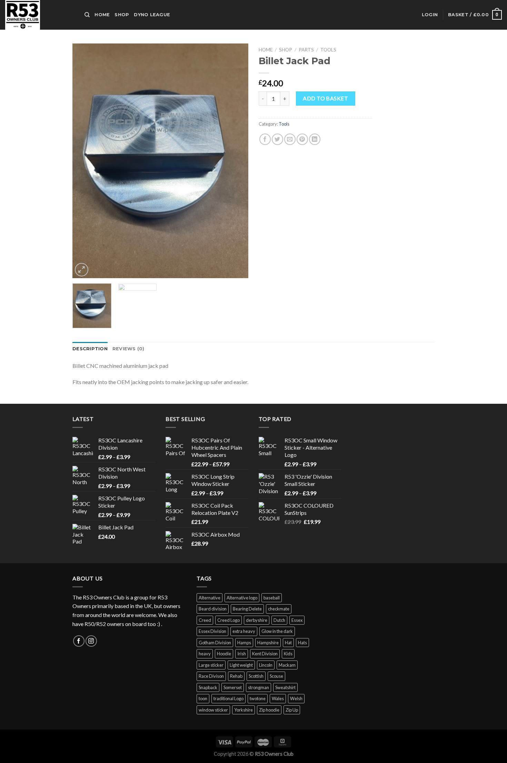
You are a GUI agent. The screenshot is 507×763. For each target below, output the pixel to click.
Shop (122, 14)
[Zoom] (81, 269)
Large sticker (211, 665)
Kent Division (265, 653)
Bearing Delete (247, 609)
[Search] (87, 14)
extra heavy (243, 631)
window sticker (213, 710)
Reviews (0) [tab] (128, 348)
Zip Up (292, 710)
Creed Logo (228, 620)
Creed (205, 620)
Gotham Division (215, 642)
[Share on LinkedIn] (314, 139)
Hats (302, 642)
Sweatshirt (285, 687)
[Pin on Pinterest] (302, 139)
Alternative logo (242, 597)
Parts (306, 49)
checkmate (278, 609)
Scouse (276, 676)
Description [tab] (90, 348)
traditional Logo (228, 698)
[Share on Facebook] (265, 139)
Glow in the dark (277, 631)
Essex (296, 620)
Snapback (208, 687)
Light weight (241, 665)
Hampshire (268, 642)
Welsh (296, 698)
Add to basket (325, 98)
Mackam (287, 665)
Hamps (244, 642)
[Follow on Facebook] (78, 641)
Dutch (279, 620)
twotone (258, 698)
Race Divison (211, 676)
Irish (241, 653)
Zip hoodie (269, 710)
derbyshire (256, 620)
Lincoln (265, 665)
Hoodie (224, 653)
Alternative (209, 597)
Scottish (256, 676)
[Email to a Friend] (290, 139)
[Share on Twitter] (277, 139)
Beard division (213, 609)
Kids (288, 653)
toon (203, 698)
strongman (258, 687)
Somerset (232, 687)
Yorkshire (243, 710)
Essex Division (212, 631)
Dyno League (152, 14)
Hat (288, 642)
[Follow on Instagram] (91, 641)
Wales (278, 698)
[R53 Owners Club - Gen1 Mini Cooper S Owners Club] (39, 15)
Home (102, 14)
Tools (328, 49)
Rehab (236, 676)
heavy (205, 653)
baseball (272, 597)
